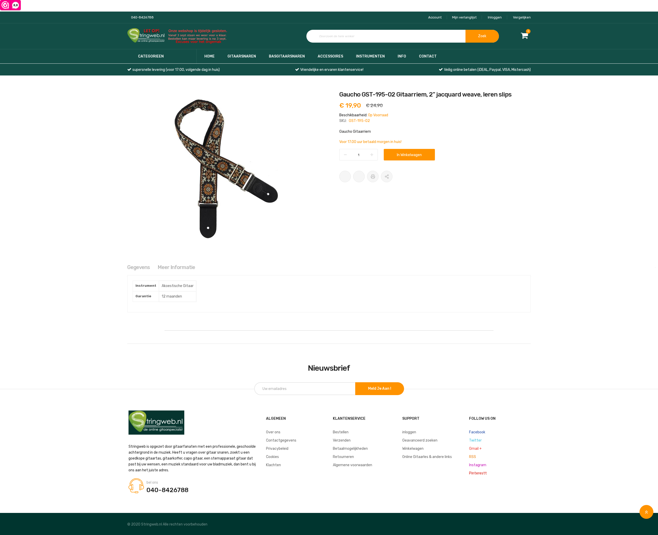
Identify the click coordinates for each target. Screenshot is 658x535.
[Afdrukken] (373, 176)
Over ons (273, 432)
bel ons (152, 482)
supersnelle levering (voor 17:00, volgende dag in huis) (176, 70)
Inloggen (495, 17)
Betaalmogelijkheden (350, 448)
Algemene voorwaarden (352, 465)
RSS (472, 457)
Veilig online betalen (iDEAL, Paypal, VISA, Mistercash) (487, 70)
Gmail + (475, 448)
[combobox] (402, 36)
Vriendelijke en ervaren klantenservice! (331, 70)
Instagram (477, 465)
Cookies (272, 457)
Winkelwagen (413, 448)
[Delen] (386, 176)
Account (435, 17)
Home (209, 56)
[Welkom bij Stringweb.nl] (178, 36)
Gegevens (138, 267)
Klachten (273, 465)
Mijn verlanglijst (464, 17)
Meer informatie (176, 267)
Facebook (477, 432)
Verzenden (342, 440)
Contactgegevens (281, 440)
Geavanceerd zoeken (419, 440)
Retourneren (343, 457)
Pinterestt (478, 473)
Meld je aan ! (379, 388)
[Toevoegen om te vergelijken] (359, 176)
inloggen (409, 432)
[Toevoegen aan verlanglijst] (345, 176)
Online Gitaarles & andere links (427, 457)
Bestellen (341, 432)
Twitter (475, 440)
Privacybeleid (277, 448)
